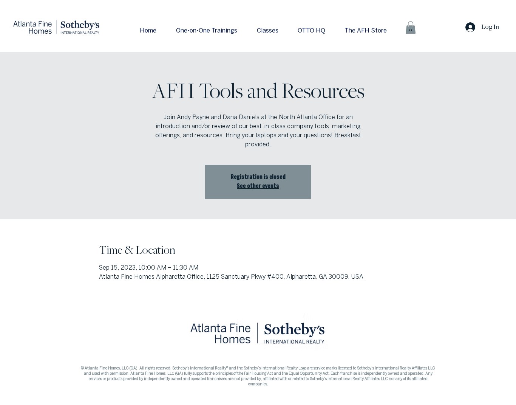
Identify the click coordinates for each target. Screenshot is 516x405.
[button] (410, 27)
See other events (258, 186)
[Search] (435, 25)
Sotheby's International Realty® (200, 368)
